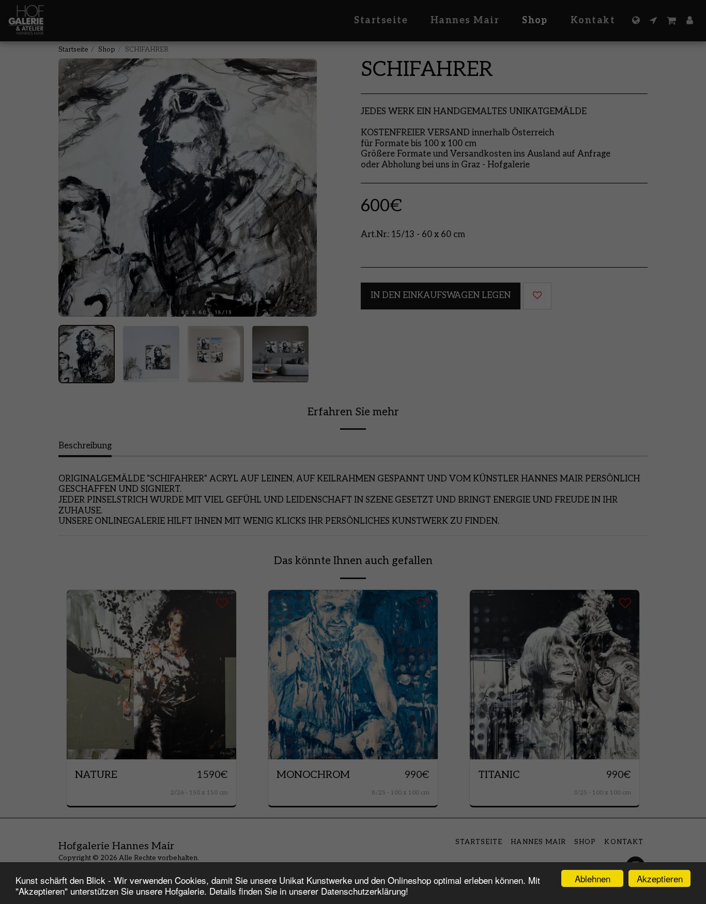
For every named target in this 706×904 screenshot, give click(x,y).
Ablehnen (592, 878)
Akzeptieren (660, 878)
